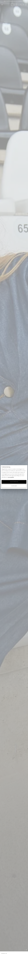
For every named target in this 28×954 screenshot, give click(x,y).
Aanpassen (14, 486)
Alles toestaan (14, 481)
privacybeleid (11, 477)
